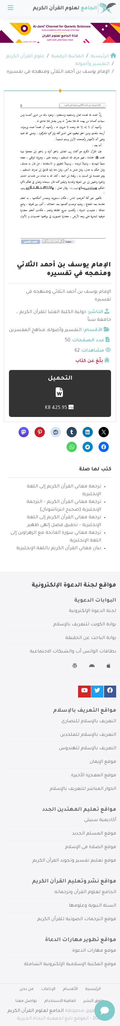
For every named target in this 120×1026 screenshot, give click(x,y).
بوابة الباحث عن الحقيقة (90, 638)
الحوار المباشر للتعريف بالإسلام (83, 789)
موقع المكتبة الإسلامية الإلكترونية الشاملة (70, 964)
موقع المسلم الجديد (94, 834)
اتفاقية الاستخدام (60, 1001)
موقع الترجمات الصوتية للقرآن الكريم (76, 919)
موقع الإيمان (103, 762)
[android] (92, 667)
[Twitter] (97, 692)
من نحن (27, 989)
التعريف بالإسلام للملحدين (88, 735)
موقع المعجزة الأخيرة (93, 775)
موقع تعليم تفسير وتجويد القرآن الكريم (74, 861)
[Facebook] (110, 692)
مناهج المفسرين (27, 330)
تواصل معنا (26, 1001)
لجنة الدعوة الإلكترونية (92, 611)
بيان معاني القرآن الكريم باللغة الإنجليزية (58, 548)
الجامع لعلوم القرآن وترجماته (85, 892)
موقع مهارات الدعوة (94, 951)
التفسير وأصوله (64, 330)
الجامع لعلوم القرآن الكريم (35, 1011)
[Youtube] (84, 692)
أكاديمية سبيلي (100, 820)
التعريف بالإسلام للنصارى (88, 721)
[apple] (109, 667)
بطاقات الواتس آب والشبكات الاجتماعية (73, 651)
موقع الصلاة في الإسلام (90, 847)
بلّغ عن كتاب (89, 361)
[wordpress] (75, 667)
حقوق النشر (94, 1001)
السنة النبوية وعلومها (92, 906)
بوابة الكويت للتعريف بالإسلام (84, 624)
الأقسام (70, 989)
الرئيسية (93, 989)
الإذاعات (48, 989)
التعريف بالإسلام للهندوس (87, 748)
